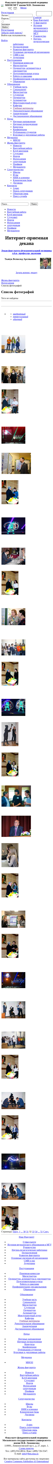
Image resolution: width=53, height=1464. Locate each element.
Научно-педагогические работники (29, 1250)
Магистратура (20, 65)
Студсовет (18, 153)
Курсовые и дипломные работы (29, 135)
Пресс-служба (20, 196)
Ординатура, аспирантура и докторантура (29, 1278)
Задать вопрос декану (26, 272)
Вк (10, 9)
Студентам (18, 95)
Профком (17, 164)
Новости (17, 145)
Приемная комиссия (23, 63)
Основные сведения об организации (31, 52)
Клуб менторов (20, 151)
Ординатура (19, 97)
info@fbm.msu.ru (30, 1453)
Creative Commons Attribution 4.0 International (26, 1461)
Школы (16, 172)
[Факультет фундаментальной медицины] (2, 5)
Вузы (15, 175)
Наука (10, 119)
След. (46, 1231)
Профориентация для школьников (30, 79)
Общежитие (19, 81)
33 (33, 1231)
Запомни (5, 24)
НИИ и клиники (21, 177)
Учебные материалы (23, 108)
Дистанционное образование (27, 116)
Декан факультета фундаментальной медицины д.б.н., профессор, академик (26, 252)
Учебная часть (20, 87)
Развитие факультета (23, 49)
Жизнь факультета (16, 143)
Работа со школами (22, 76)
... (22, 1231)
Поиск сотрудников (23, 191)
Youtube (15, 9)
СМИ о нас (18, 55)
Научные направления (24, 121)
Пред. (16, 1231)
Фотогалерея (19, 159)
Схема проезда (26, 1448)
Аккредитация (20, 113)
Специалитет (19, 89)
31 (27, 1231)
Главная (37, 17)
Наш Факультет (41, 20)
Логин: (4, 15)
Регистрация (7, 30)
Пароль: (5, 18)
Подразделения (20, 47)
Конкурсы (18, 127)
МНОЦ (16, 140)
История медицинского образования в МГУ (40, 29)
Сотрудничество (15, 169)
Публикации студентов (24, 132)
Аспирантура (19, 100)
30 (24, 1231)
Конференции (20, 129)
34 (36, 1231)
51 (41, 1231)
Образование (13, 84)
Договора (18, 183)
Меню (23, 8)
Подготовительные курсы (26, 73)
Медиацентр (19, 167)
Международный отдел (24, 103)
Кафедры (17, 105)
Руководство (39, 36)
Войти (4, 40)
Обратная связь (44, 13)
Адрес (16, 188)
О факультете (40, 22)
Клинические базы (22, 180)
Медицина (12, 137)
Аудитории (18, 57)
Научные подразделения (25, 124)
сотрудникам (19, 161)
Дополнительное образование (28, 111)
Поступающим (14, 60)
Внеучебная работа (22, 148)
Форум (16, 156)
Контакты (12, 185)
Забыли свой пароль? (12, 32)
